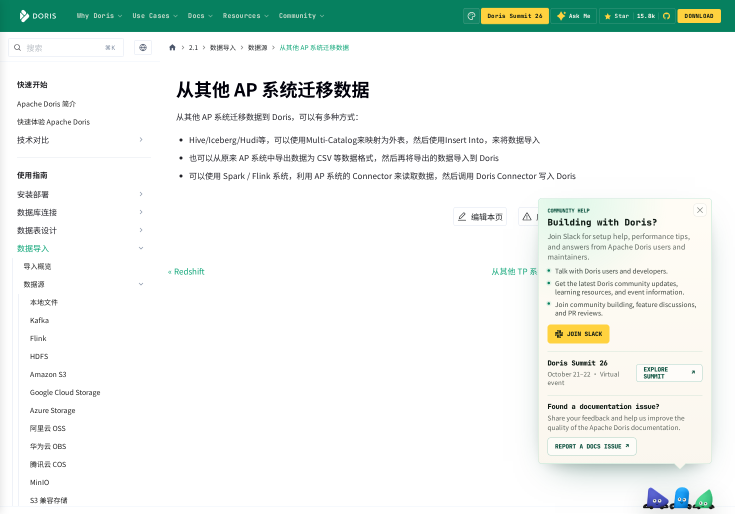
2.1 (193, 47)
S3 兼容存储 (49, 500)
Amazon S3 (48, 374)
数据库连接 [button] (37, 212)
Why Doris (95, 15)
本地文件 (44, 302)
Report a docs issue (592, 446)
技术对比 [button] (33, 140)
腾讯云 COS (48, 464)
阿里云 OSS (48, 428)
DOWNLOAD (699, 16)
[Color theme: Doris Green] (472, 16)
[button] (143, 48)
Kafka (39, 320)
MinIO (39, 482)
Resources (241, 15)
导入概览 (38, 266)
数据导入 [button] (33, 248)
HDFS (39, 356)
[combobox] (66, 47)
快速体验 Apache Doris (53, 121)
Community (297, 15)
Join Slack (584, 334)
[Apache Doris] (38, 16)
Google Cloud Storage (65, 392)
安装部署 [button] (33, 194)
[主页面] (172, 47)
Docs (196, 15)
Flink (38, 338)
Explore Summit (669, 373)
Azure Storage (53, 410)
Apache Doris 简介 (46, 103)
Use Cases (151, 15)
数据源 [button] (34, 284)
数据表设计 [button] (37, 230)
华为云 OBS (48, 446)
